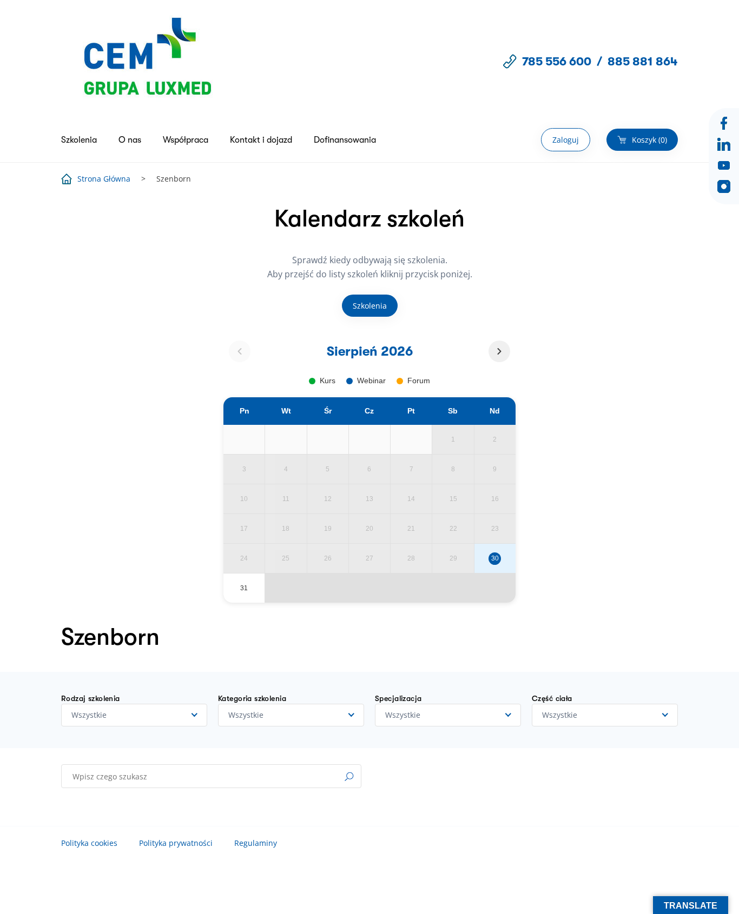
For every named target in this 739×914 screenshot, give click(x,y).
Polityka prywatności (176, 843)
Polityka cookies (89, 843)
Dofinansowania (345, 140)
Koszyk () (649, 140)
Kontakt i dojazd (261, 140)
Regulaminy (255, 843)
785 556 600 (556, 61)
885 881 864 (643, 61)
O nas (129, 140)
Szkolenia (79, 140)
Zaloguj (565, 140)
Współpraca (185, 140)
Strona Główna (103, 179)
